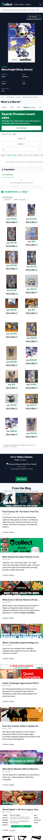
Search (29, 107)
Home (2, 97)
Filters (20, 138)
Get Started (21, 128)
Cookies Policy (24, 821)
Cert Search (33, 16)
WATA (4, 107)
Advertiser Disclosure (33, 19)
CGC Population (7, 174)
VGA (18, 107)
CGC (12, 107)
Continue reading (8, 532)
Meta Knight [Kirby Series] (30, 97)
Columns (20, 144)
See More (21, 479)
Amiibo (18, 97)
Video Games (10, 97)
